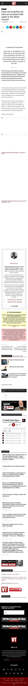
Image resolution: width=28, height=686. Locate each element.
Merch (12, 680)
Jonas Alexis (9, 574)
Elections (3, 364)
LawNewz (22, 152)
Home (2, 6)
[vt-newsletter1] (12, 592)
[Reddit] (15, 669)
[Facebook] (11, 306)
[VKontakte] (14, 673)
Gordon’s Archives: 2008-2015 (14, 299)
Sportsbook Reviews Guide (17, 682)
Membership (21, 678)
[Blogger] (4, 669)
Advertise (17, 680)
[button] (2, 3)
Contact (21, 680)
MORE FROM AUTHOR (18, 356)
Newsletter (7, 680)
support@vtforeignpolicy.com (17, 659)
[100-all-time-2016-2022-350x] (14, 629)
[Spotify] (6, 673)
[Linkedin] (17, 27)
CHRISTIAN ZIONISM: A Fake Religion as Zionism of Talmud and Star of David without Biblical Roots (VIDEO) (13, 474)
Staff (8, 678)
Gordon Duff (5, 21)
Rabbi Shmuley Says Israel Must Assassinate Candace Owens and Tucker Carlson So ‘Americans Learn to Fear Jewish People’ (14, 505)
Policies (12, 678)
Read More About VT (16, 656)
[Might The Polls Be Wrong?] (5, 362)
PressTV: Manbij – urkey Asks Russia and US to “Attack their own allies (7, 348)
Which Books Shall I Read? (16, 366)
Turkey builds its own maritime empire (13, 466)
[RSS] (23, 669)
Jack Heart (21, 577)
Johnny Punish (15, 583)
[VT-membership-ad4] (14, 410)
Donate (16, 678)
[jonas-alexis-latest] (12, 566)
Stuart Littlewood (19, 578)
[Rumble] (19, 669)
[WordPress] (17, 673)
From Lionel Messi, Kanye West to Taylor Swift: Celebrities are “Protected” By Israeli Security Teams (14, 516)
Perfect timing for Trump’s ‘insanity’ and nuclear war (14, 495)
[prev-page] (2, 381)
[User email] (17, 306)
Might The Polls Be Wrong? (16, 360)
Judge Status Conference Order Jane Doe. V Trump (13, 200)
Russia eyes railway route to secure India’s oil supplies (12, 525)
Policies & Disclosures (14, 325)
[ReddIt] (20, 27)
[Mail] (11, 669)
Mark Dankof (11, 578)
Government (7, 6)
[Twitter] (7, 27)
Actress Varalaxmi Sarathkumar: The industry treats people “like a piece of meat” (20, 349)
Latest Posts (5, 451)
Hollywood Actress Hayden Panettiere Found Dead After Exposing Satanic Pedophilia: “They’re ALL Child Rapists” (13, 534)
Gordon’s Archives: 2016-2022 (15, 301)
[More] (23, 27)
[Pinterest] (10, 27)
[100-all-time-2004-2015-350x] (14, 621)
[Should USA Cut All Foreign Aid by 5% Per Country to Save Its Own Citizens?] (5, 375)
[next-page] (5, 381)
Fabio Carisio (14, 577)
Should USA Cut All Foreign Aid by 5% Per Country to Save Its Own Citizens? (17, 375)
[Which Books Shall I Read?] (5, 368)
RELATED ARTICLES (6, 356)
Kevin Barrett (16, 574)
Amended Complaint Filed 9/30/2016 (9, 152)
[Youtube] (15, 306)
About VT (4, 325)
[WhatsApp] (14, 27)
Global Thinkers (5, 596)
